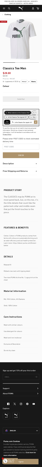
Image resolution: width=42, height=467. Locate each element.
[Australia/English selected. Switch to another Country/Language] (21, 431)
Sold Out (20, 99)
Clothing (8, 14)
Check (21, 155)
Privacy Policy (7, 134)
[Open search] (9, 8)
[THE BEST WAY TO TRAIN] (16, 415)
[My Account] (33, 8)
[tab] (9, 62)
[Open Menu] (4, 8)
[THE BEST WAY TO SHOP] (6, 415)
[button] (4, 8)
